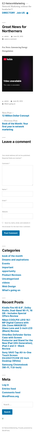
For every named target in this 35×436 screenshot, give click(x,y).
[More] (27, 13)
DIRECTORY (8, 12)
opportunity (9, 271)
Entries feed (9, 388)
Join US (21, 12)
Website (5, 212)
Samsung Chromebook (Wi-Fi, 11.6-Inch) (15, 366)
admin (6, 36)
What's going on (9, 104)
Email (4, 200)
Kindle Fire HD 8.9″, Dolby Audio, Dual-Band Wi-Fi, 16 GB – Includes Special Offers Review (17, 311)
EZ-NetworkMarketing (13, 3)
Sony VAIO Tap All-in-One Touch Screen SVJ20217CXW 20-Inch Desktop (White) (16, 356)
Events (6, 263)
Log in (5, 384)
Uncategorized (10, 278)
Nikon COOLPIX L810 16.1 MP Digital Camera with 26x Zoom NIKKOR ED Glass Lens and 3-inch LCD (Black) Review (17, 325)
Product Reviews (11, 275)
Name (4, 189)
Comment (6, 163)
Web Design (9, 286)
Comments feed (11, 392)
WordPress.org (10, 396)
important (7, 267)
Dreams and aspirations (15, 259)
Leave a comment (10, 39)
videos (6, 282)
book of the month (12, 255)
